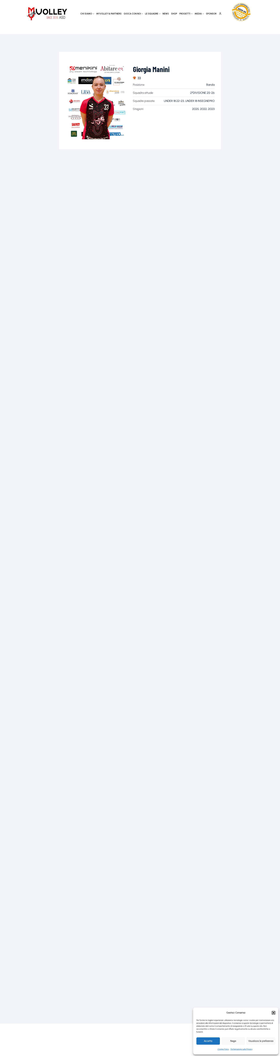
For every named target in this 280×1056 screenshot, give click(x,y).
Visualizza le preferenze (260, 1040)
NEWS (166, 13)
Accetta (208, 1040)
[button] (273, 1012)
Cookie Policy (223, 1049)
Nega (233, 1040)
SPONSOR (211, 13)
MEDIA (198, 13)
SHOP (174, 13)
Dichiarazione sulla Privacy (241, 1049)
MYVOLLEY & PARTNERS (109, 13)
